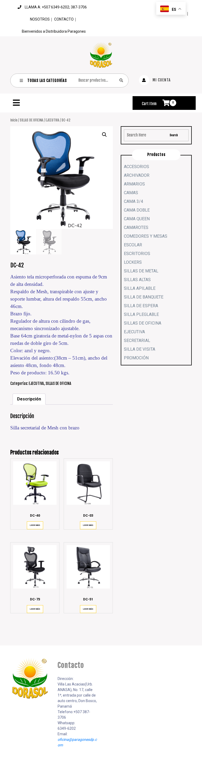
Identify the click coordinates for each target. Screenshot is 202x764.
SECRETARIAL (137, 340)
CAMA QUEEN (137, 218)
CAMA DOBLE (137, 210)
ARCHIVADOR (136, 175)
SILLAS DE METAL (141, 270)
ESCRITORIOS (137, 253)
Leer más (35, 525)
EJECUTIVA (52, 120)
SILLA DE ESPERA (141, 305)
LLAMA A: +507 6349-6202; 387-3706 (56, 7)
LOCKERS (133, 262)
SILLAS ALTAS (137, 279)
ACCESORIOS (136, 166)
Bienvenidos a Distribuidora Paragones (54, 31)
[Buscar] (121, 80)
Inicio (13, 120)
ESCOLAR (133, 244)
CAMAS (131, 192)
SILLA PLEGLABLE (141, 314)
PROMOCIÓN (136, 357)
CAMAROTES (136, 227)
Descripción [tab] (29, 398)
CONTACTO (64, 19)
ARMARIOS (134, 184)
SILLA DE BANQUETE (143, 297)
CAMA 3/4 (133, 201)
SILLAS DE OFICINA (31, 120)
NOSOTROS (40, 19)
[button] (69, 102)
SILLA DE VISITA (139, 349)
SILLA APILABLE (139, 288)
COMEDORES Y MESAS (145, 236)
